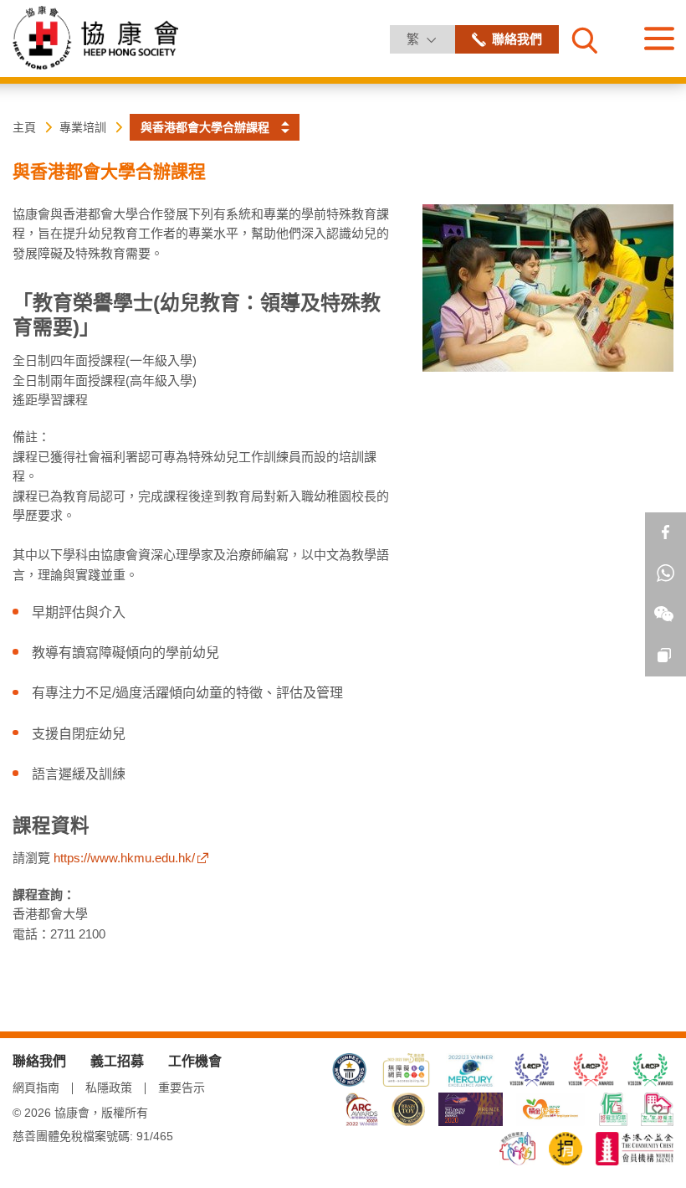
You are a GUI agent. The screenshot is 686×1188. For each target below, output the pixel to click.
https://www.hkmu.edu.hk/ (124, 858)
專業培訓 (82, 127)
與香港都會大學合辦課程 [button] (205, 127)
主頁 (24, 127)
